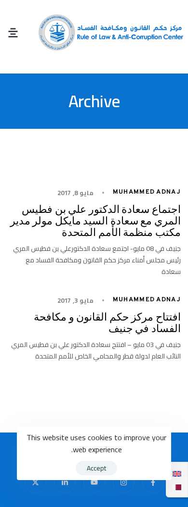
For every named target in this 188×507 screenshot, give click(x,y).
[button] (13, 32)
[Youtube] (94, 482)
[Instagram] (123, 482)
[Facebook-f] (153, 482)
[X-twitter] (35, 482)
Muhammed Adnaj (147, 192)
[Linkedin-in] (65, 482)
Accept (96, 468)
